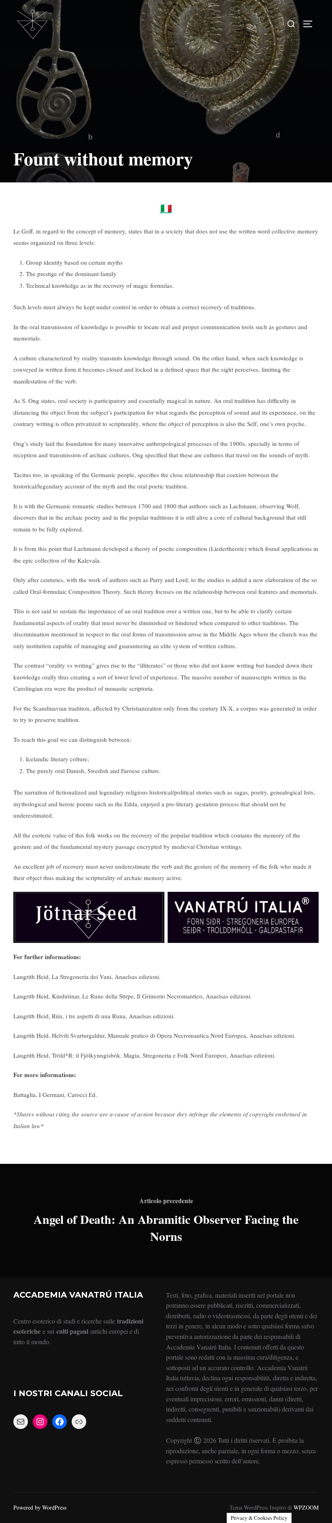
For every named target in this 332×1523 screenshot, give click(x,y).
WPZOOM (306, 1507)
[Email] (20, 1421)
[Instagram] (40, 1421)
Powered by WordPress (39, 1507)
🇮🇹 (166, 208)
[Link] (79, 1421)
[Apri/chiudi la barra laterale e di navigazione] (310, 24)
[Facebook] (59, 1421)
